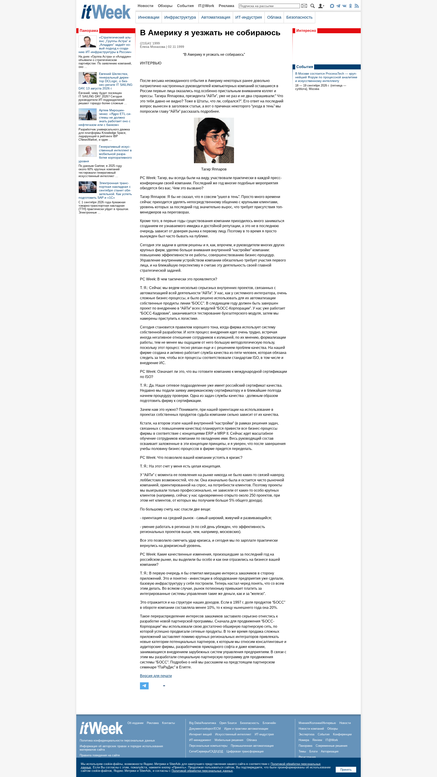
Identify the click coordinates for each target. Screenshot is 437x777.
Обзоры (165, 6)
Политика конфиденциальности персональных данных (117, 740)
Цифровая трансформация (245, 751)
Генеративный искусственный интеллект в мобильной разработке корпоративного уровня (105, 154)
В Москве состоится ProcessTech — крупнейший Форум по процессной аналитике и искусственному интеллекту (326, 77)
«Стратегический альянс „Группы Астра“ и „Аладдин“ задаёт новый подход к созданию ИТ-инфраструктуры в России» (105, 45)
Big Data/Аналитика (202, 723)
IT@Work (206, 6)
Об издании (135, 723)
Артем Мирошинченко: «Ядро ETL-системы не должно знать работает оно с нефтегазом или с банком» (105, 117)
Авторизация (329, 751)
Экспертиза (306, 734)
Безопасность (299, 17)
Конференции (342, 734)
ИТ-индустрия (248, 17)
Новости (145, 6)
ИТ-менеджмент (200, 740)
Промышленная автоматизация (252, 745)
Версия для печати (156, 676)
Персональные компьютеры (208, 745)
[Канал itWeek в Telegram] (338, 7)
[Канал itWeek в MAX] (332, 7)
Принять (346, 769)
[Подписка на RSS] (356, 7)
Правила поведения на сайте (100, 755)
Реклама (226, 6)
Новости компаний (311, 728)
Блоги (313, 751)
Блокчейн (269, 723)
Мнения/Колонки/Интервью (317, 723)
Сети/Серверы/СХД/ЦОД (206, 751)
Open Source (228, 723)
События (185, 6)
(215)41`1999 (150, 43)
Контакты (168, 723)
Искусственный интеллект (233, 734)
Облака (274, 17)
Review (317, 740)
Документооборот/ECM (205, 728)
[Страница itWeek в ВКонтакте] (344, 7)
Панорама (89, 31)
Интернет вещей (200, 734)
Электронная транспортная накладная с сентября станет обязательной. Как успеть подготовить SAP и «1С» (105, 190)
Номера (304, 740)
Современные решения (331, 745)
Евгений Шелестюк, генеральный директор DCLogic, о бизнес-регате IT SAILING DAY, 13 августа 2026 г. (105, 81)
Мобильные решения (229, 740)
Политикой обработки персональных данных (202, 770)
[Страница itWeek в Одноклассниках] (350, 7)
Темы (302, 751)
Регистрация (307, 757)
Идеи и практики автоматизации (246, 728)
